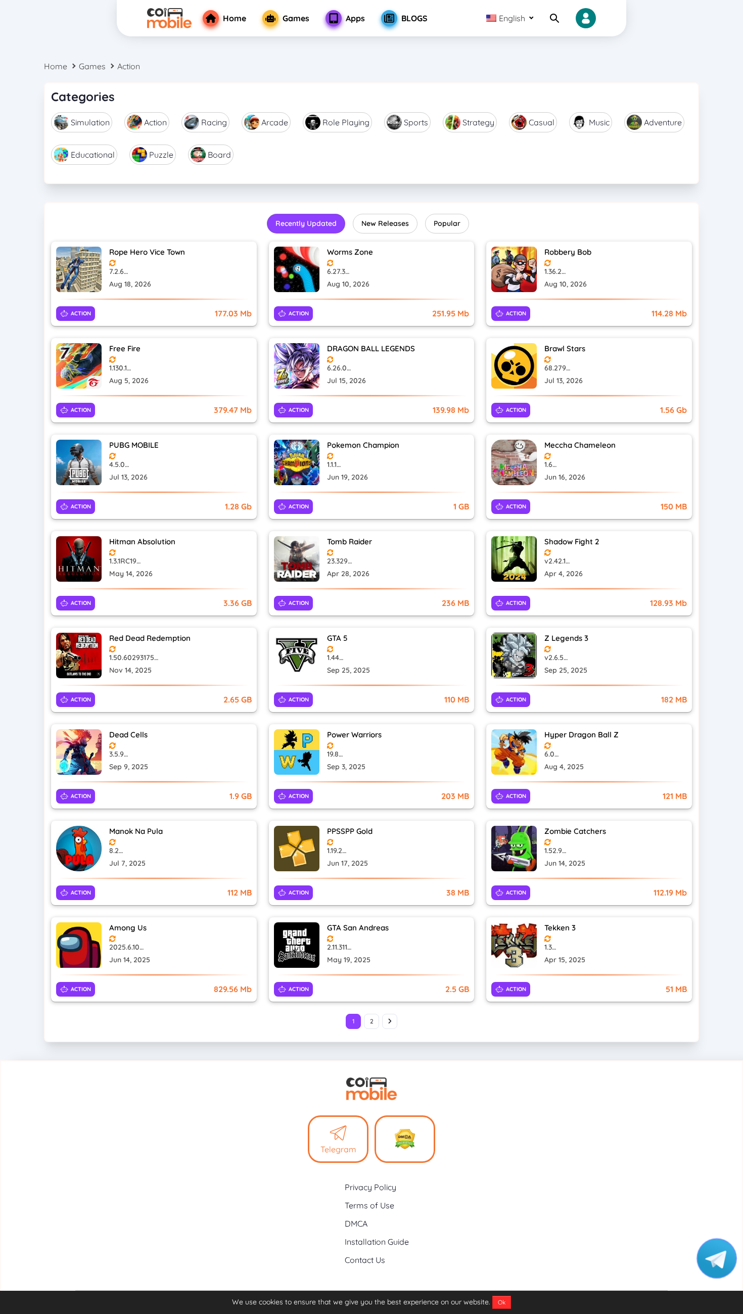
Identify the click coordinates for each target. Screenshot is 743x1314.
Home (55, 66)
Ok (501, 1302)
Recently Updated (306, 223)
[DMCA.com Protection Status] (405, 1139)
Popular (447, 223)
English (512, 18)
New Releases (385, 223)
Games (92, 66)
